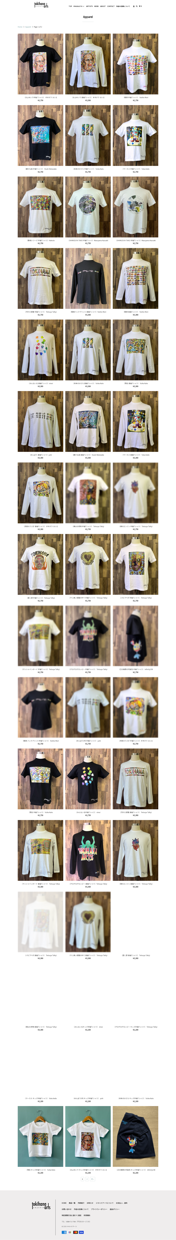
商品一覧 (72, 1203)
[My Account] (134, 6)
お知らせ (90, 1203)
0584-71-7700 (71, 1222)
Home (20, 27)
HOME (64, 1203)
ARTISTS (89, 6)
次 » (92, 1179)
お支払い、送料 (121, 1203)
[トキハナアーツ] (41, 4)
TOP (70, 6)
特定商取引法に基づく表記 (71, 1215)
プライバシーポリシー (99, 1209)
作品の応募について (123, 6)
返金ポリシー (115, 1209)
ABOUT (103, 6)
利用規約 (87, 1215)
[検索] (137, 6)
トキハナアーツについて (105, 1203)
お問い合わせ (67, 1209)
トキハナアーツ (72, 1226)
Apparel (28, 27)
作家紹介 (81, 1203)
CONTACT (111, 6)
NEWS (96, 6)
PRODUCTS (78, 6)
